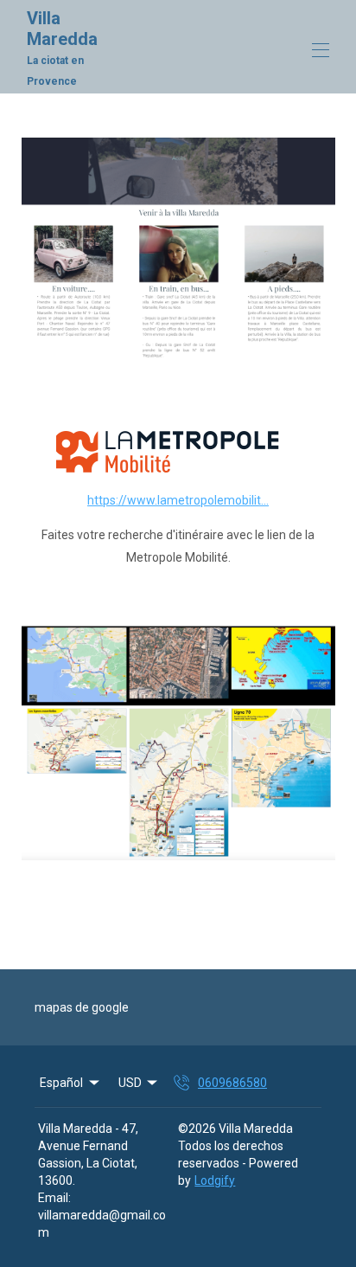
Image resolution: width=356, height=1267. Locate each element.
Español (61, 1083)
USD (130, 1083)
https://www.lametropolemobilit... (178, 500)
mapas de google (82, 1007)
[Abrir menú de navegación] (320, 50)
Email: (54, 1198)
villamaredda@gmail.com (102, 1223)
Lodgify (214, 1180)
